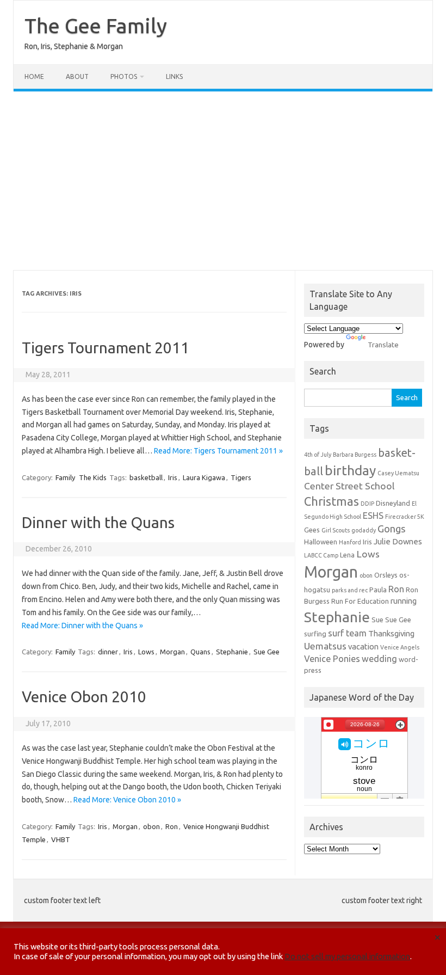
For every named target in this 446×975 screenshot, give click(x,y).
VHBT (60, 839)
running (404, 600)
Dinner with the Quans (98, 522)
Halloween (320, 541)
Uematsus (325, 646)
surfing (315, 633)
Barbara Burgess (354, 454)
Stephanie (232, 651)
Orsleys (386, 575)
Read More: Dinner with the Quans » (82, 625)
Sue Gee (266, 651)
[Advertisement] (223, 181)
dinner (108, 651)
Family (65, 477)
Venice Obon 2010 (84, 696)
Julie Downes (398, 541)
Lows (146, 651)
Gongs (391, 528)
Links (174, 76)
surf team (347, 633)
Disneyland (393, 503)
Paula (378, 589)
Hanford (350, 542)
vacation (363, 646)
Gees (312, 530)
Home (34, 76)
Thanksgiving (391, 633)
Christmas (331, 501)
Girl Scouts (335, 530)
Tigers (241, 477)
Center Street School (349, 486)
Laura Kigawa (204, 477)
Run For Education (360, 601)
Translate (383, 344)
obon (151, 826)
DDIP (367, 503)
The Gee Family (95, 25)
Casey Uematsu (398, 473)
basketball (146, 477)
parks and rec (350, 590)
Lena (347, 555)
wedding (379, 659)
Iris (172, 477)
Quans (200, 651)
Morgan (172, 651)
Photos (123, 76)
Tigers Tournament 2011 (105, 347)
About (77, 76)
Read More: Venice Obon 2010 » (127, 799)
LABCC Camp (321, 555)
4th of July (317, 454)
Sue (377, 619)
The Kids (93, 477)
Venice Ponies (332, 659)
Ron (171, 826)
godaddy (363, 530)
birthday (350, 470)
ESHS (373, 515)
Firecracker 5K (404, 516)
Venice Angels (399, 647)
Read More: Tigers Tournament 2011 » (218, 450)
